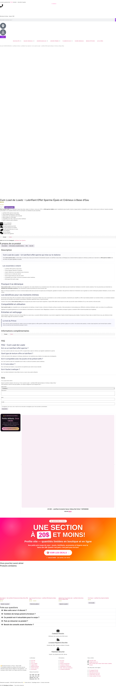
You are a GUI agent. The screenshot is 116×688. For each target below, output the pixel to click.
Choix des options (34, 604)
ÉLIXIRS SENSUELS (79, 41)
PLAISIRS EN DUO (67, 41)
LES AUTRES (100, 41)
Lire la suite (91, 602)
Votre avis (4, 390)
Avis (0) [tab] (31, 245)
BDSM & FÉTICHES (90, 41)
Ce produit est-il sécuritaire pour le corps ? (21, 617)
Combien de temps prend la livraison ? (20, 614)
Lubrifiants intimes (16, 45)
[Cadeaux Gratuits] (58, 630)
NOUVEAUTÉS (16, 41)
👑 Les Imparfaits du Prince (10, 415)
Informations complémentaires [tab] (16, 245)
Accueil (1, 45)
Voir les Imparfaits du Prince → (10, 428)
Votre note (4, 386)
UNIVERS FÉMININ (54, 41)
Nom (2, 397)
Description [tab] (4, 245)
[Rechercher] (115, 19)
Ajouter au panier (9, 207)
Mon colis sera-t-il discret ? (15, 610)
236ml (10, 237)
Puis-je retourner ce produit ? (16, 621)
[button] (21, 464)
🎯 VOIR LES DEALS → (58, 552)
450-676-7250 (6, 5)
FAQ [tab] (27, 245)
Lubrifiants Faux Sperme (26, 45)
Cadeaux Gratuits (58, 633)
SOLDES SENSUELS (28, 41)
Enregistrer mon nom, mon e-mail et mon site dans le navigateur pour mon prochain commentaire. (24, 406)
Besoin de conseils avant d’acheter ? (19, 625)
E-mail (2, 401)
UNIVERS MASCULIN (41, 41)
